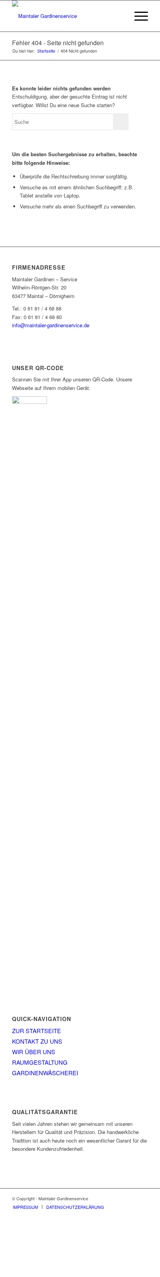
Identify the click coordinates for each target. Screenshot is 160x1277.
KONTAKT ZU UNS (37, 1041)
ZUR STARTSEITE (36, 1031)
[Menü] (137, 16)
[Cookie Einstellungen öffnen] (58, 1272)
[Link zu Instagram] (130, 1198)
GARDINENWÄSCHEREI (45, 1073)
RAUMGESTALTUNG (40, 1062)
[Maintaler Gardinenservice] (66, 16)
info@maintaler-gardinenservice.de (50, 325)
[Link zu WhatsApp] (142, 1198)
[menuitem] (137, 16)
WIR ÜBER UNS (33, 1052)
